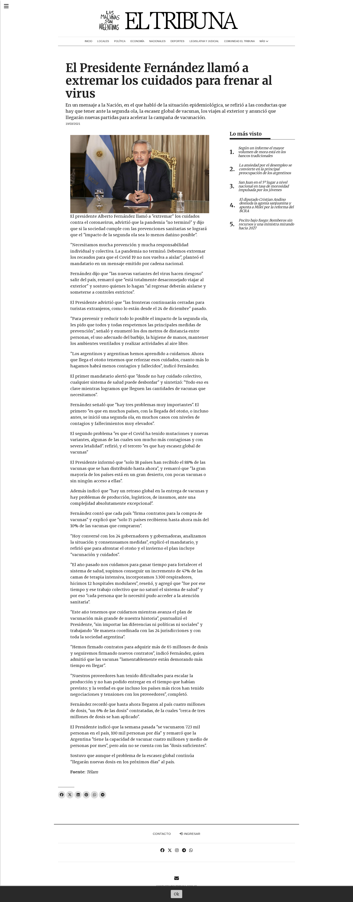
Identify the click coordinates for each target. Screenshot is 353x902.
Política (119, 41)
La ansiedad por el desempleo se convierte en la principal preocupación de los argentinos (265, 169)
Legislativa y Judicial (204, 41)
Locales (103, 41)
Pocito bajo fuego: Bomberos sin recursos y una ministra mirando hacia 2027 (266, 224)
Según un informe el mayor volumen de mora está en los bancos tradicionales (262, 152)
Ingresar (191, 833)
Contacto (162, 833)
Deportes (177, 41)
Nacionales (157, 41)
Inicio (88, 41)
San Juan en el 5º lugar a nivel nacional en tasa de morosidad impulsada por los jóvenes (263, 186)
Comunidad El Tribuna (239, 41)
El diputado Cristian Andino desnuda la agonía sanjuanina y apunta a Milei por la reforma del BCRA (266, 205)
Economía (137, 41)
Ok (176, 894)
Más (263, 41)
